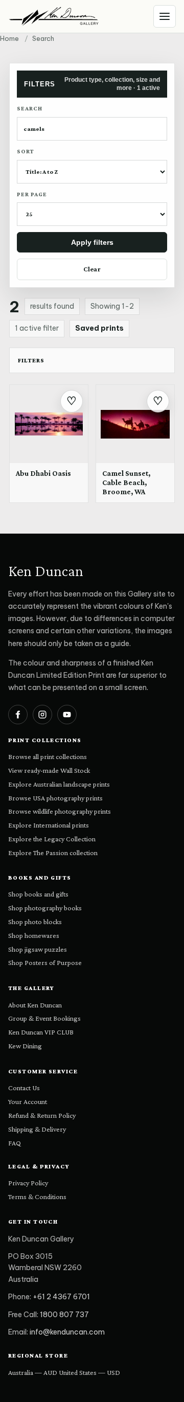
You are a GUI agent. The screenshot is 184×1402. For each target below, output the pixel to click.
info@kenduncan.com (67, 1332)
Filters (31, 360)
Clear (92, 269)
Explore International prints (48, 825)
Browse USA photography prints (55, 798)
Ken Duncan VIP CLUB (41, 1032)
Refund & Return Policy (42, 1115)
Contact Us (24, 1088)
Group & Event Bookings (44, 1018)
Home (9, 38)
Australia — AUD (32, 1372)
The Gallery (31, 988)
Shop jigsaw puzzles (37, 949)
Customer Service (43, 1071)
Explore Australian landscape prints (59, 784)
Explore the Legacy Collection (52, 839)
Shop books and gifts (38, 894)
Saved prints (99, 328)
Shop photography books (45, 908)
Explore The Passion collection (53, 852)
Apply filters (92, 242)
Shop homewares (33, 935)
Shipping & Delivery (37, 1129)
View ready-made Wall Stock (49, 770)
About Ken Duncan (35, 1005)
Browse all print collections (47, 756)
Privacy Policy (28, 1183)
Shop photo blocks (35, 921)
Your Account (27, 1101)
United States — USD (89, 1372)
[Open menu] (164, 16)
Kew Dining (25, 1046)
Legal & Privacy (39, 1166)
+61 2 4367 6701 (61, 1296)
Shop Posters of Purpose (45, 962)
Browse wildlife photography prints (59, 811)
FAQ (14, 1143)
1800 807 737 (64, 1314)
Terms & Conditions (37, 1196)
